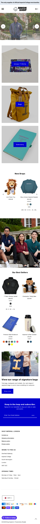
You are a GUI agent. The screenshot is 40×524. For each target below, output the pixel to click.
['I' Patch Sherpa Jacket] (11, 286)
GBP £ (9, 498)
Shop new (20, 29)
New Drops (20, 174)
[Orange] (4, 342)
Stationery (20, 144)
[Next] (37, 26)
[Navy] (6, 342)
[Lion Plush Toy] (11, 186)
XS (25, 210)
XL (32, 210)
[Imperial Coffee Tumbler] (29, 324)
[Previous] (3, 26)
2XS (22, 210)
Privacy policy (6, 444)
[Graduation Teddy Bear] (29, 286)
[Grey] (9, 342)
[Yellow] (12, 344)
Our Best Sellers (20, 272)
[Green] (12, 342)
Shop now (7, 391)
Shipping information (8, 438)
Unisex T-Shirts (20, 64)
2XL (35, 210)
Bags (20, 104)
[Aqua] (15, 342)
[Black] (11, 304)
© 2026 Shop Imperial (8, 522)
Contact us (5, 435)
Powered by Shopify (20, 522)
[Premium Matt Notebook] (11, 324)
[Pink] (17, 342)
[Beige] (28, 204)
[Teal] (31, 342)
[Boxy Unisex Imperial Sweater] (29, 186)
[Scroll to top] (36, 519)
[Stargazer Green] (31, 204)
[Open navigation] (6, 8)
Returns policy (6, 441)
